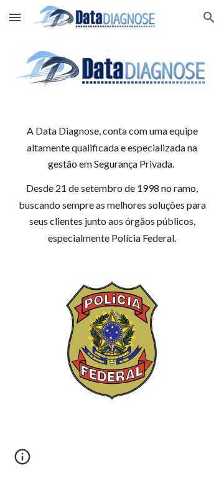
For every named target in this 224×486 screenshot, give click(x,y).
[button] (15, 17)
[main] (112, 185)
